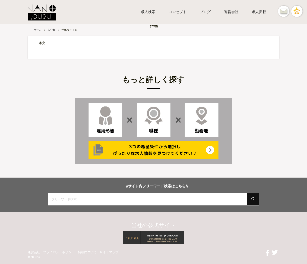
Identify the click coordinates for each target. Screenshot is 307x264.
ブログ (205, 11)
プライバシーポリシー (59, 252)
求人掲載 (259, 11)
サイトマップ (109, 252)
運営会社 (231, 11)
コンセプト (178, 11)
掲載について (87, 252)
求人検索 (148, 11)
